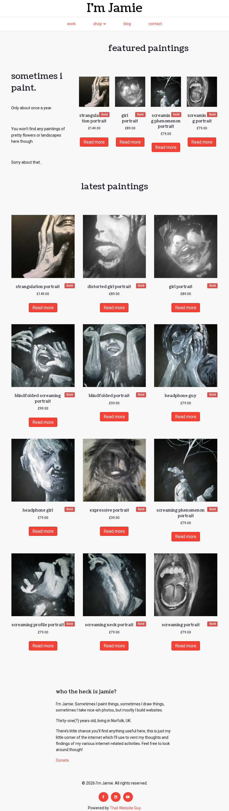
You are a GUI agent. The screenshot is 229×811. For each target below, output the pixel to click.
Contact (155, 23)
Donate (62, 760)
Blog (127, 23)
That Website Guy (125, 808)
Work (71, 23)
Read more (94, 142)
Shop (97, 23)
